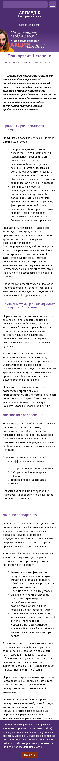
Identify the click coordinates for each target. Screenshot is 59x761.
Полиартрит (26, 62)
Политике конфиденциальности (22, 747)
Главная (6, 62)
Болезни (15, 62)
